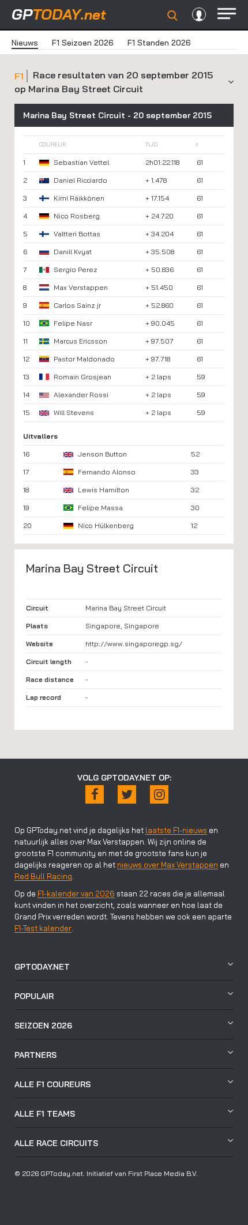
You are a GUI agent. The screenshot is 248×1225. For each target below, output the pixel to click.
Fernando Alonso (107, 472)
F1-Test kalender (43, 928)
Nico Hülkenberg (106, 525)
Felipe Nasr (73, 323)
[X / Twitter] (127, 794)
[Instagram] (159, 794)
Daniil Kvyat (73, 251)
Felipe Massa (100, 507)
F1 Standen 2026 (159, 42)
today (59, 14)
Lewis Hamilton (103, 489)
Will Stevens (74, 412)
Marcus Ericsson (80, 341)
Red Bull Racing (43, 876)
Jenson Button (102, 454)
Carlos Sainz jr (77, 305)
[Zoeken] (172, 15)
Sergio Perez (75, 269)
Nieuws (25, 42)
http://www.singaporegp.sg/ (133, 643)
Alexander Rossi (81, 394)
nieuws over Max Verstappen (167, 864)
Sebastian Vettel (81, 162)
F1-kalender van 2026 (76, 893)
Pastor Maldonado (84, 359)
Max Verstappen (81, 287)
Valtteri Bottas (77, 233)
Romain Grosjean (82, 376)
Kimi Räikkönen (79, 198)
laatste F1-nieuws (176, 830)
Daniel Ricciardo (80, 180)
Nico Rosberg (77, 216)
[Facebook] (94, 794)
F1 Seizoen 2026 (83, 42)
